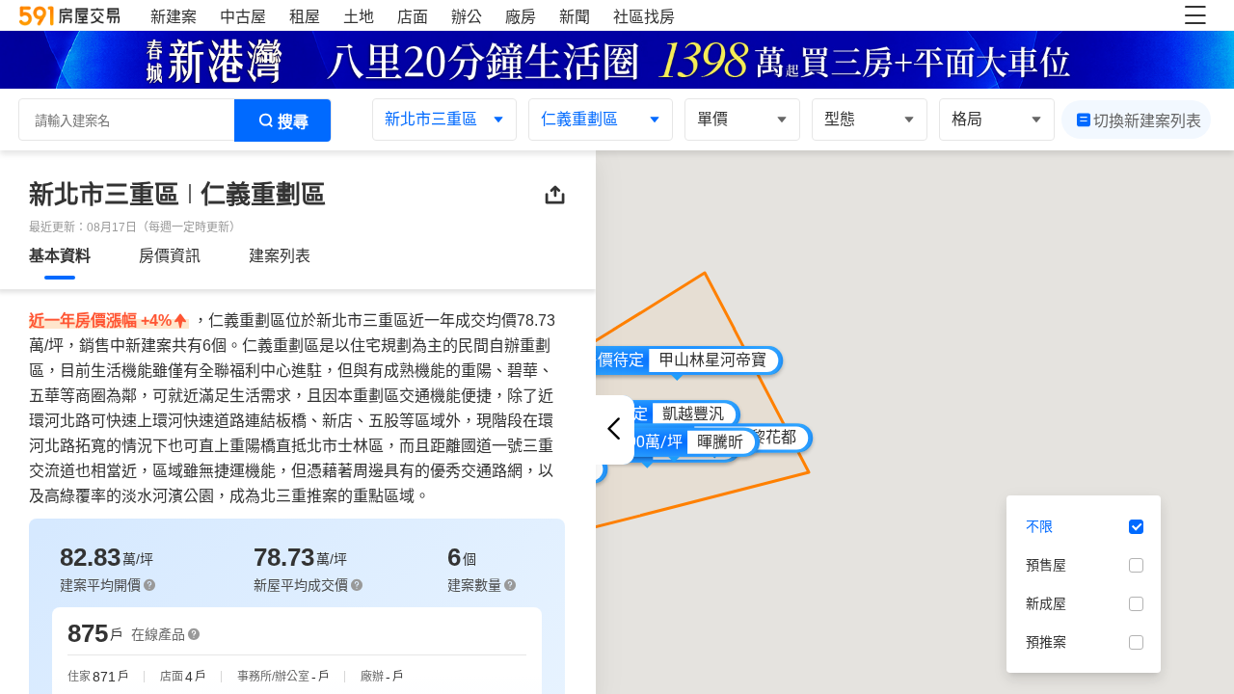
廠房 (520, 17)
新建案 (173, 17)
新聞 (574, 17)
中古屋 (243, 17)
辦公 (466, 17)
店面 (412, 17)
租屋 (304, 17)
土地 (358, 17)
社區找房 (644, 17)
